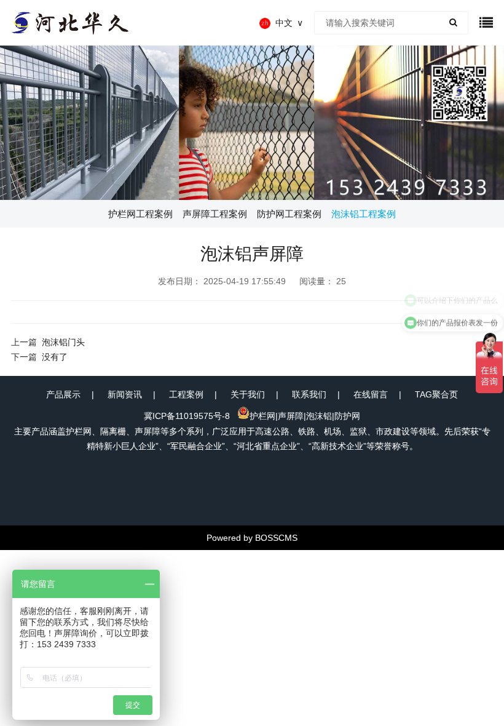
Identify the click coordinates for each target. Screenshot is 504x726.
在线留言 (370, 394)
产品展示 (63, 394)
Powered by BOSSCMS (252, 538)
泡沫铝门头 (63, 342)
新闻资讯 (125, 394)
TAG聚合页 (436, 394)
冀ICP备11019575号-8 (187, 416)
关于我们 (247, 394)
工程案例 (186, 394)
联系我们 (309, 394)
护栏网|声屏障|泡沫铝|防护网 (305, 416)
